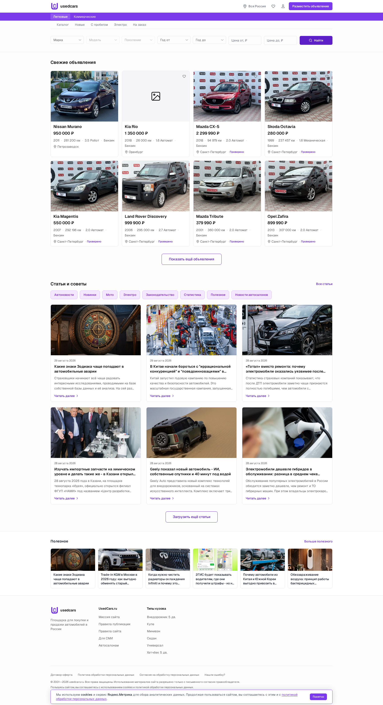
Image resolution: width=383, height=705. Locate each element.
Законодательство (160, 295)
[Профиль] (283, 6)
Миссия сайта (109, 617)
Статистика (192, 295)
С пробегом (99, 25)
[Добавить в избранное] (112, 76)
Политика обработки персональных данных (106, 675)
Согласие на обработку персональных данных (169, 675)
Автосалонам (109, 645)
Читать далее (64, 396)
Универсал (155, 645)
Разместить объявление (310, 6)
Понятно (318, 697)
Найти (318, 40)
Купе (150, 624)
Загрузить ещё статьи (191, 517)
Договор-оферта (61, 675)
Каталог (63, 25)
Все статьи (324, 284)
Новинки (90, 295)
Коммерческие (85, 17)
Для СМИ (106, 638)
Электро (120, 25)
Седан (151, 638)
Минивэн (153, 631)
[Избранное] (273, 6)
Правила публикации (114, 624)
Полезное (218, 295)
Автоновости (64, 295)
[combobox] (67, 40)
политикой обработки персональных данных (164, 687)
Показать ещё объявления (191, 259)
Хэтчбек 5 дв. (157, 652)
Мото (110, 295)
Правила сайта (110, 631)
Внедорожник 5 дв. (161, 617)
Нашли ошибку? (215, 675)
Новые (80, 25)
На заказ (139, 25)
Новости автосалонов (251, 295)
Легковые (60, 17)
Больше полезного (318, 541)
